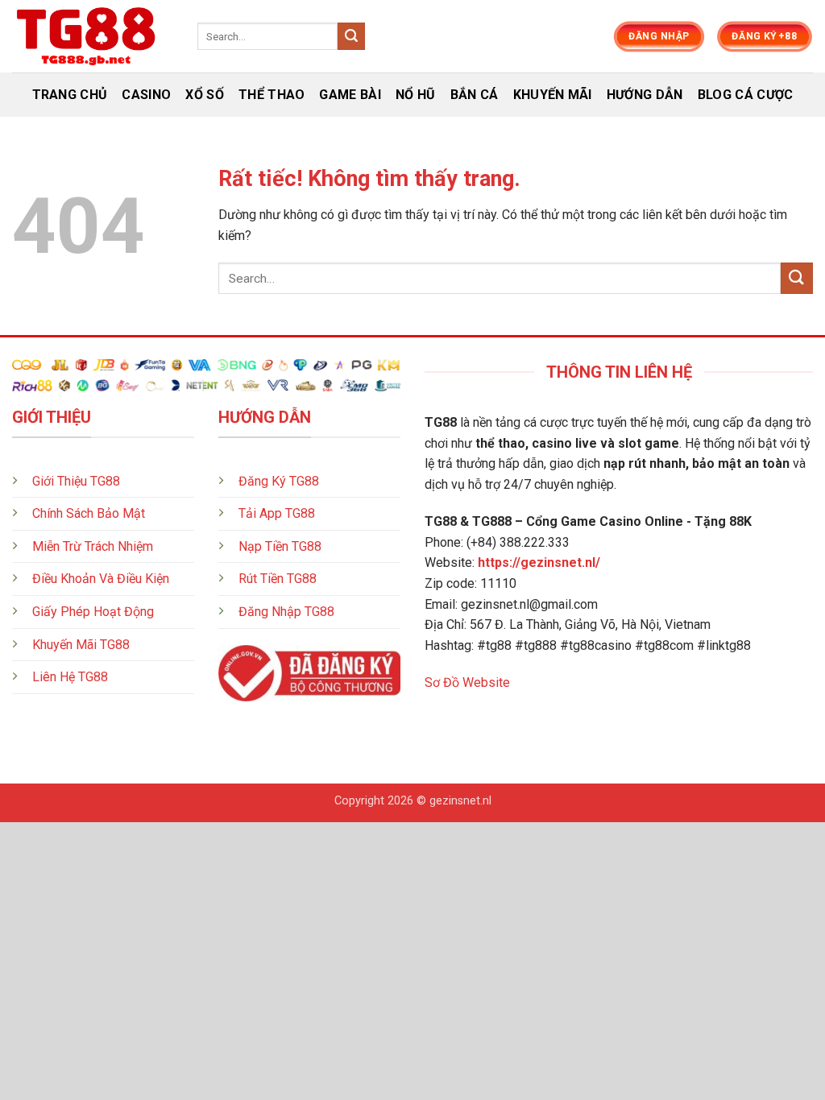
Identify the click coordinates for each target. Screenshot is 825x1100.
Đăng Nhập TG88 (286, 611)
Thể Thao (271, 94)
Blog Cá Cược (746, 94)
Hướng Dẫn (645, 94)
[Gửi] (351, 36)
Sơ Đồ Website (467, 682)
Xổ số (204, 94)
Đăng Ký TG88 (278, 481)
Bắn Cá (474, 94)
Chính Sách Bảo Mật (88, 513)
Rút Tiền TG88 (277, 578)
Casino (146, 94)
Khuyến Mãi (552, 94)
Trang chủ (70, 94)
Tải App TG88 (276, 513)
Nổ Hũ (416, 94)
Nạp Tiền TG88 (279, 546)
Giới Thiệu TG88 (76, 481)
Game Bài (350, 94)
